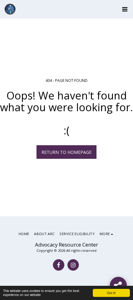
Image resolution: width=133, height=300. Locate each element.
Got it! (111, 292)
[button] (124, 9)
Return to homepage (66, 152)
